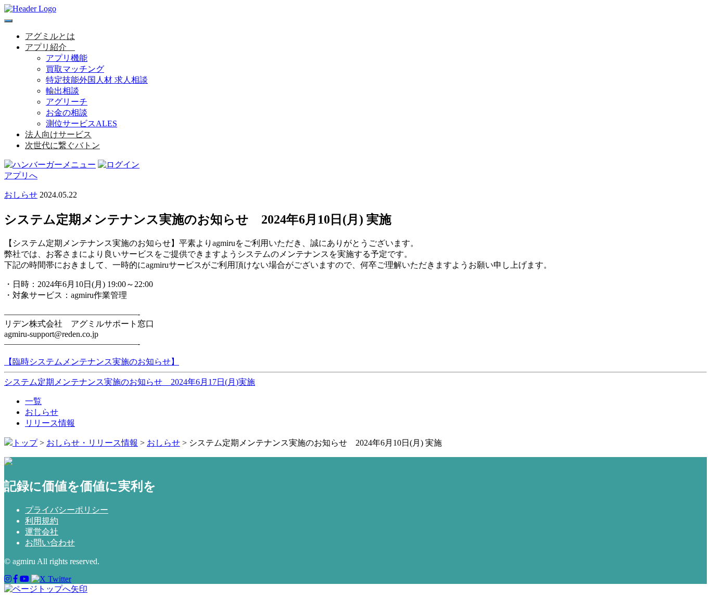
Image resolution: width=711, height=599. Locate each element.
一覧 (33, 401)
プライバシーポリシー (66, 509)
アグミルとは (50, 36)
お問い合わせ (50, 542)
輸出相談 (62, 90)
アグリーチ (66, 101)
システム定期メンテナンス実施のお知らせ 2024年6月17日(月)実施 (129, 381)
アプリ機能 (66, 58)
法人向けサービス (58, 134)
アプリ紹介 (46, 47)
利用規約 (41, 520)
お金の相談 (66, 112)
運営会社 (41, 531)
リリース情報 (50, 423)
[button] (71, 47)
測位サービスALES (81, 123)
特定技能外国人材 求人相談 (97, 79)
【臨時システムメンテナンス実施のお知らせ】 (91, 361)
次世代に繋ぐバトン (62, 145)
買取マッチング (75, 68)
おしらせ (20, 194)
